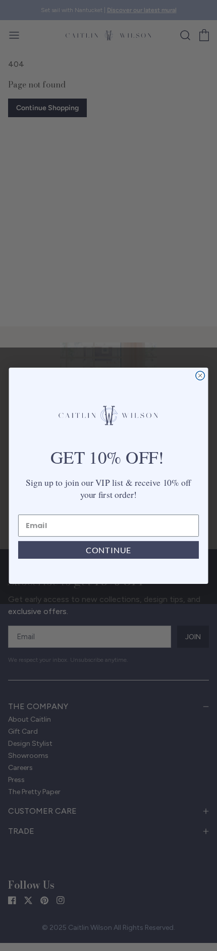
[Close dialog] (200, 375)
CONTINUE (108, 549)
